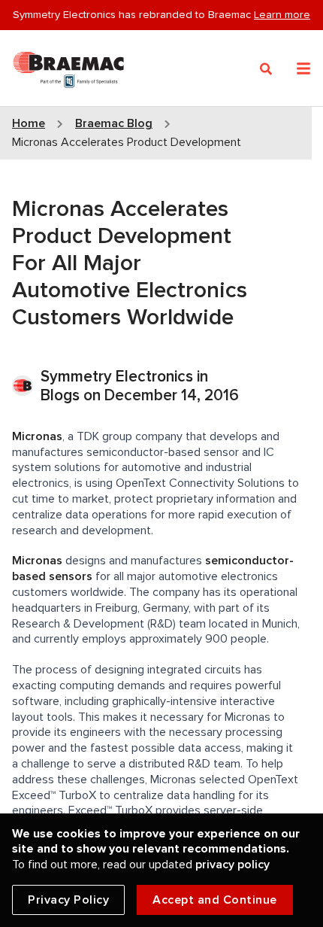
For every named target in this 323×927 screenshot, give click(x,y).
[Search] (266, 69)
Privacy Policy (68, 900)
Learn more (282, 14)
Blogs (60, 395)
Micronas (37, 436)
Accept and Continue (214, 900)
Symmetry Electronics (119, 376)
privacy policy (232, 865)
